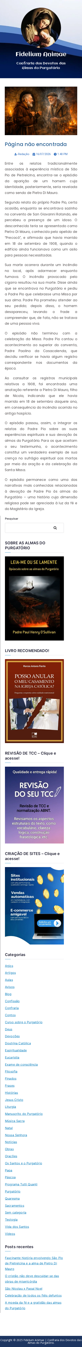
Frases (9, 1085)
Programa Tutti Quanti (21, 1184)
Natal (9, 1128)
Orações (11, 1156)
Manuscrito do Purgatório (24, 1114)
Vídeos (10, 1234)
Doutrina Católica (18, 1043)
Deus (8, 1029)
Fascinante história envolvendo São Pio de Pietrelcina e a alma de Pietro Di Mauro (34, 1263)
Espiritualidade (16, 1050)
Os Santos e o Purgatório (23, 1163)
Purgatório (13, 1191)
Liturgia (10, 1107)
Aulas (9, 980)
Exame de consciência (21, 1064)
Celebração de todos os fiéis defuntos (33, 1295)
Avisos (9, 987)
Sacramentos (14, 1205)
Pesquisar (11, 518)
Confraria (12, 1008)
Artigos (10, 973)
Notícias (11, 1142)
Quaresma (12, 1198)
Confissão (12, 1001)
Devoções (12, 1036)
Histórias (11, 1093)
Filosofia (11, 1071)
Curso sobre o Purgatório (24, 1022)
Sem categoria (15, 1212)
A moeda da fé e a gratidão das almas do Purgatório (33, 1305)
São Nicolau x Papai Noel (23, 1288)
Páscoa (10, 1177)
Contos (10, 1015)
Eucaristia (12, 1057)
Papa (8, 1170)
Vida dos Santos (17, 1227)
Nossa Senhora (16, 1135)
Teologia (11, 1219)
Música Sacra (15, 1121)
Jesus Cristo (14, 1100)
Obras (9, 1149)
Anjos (9, 966)
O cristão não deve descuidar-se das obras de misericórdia (32, 1278)
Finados (10, 1078)
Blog (8, 994)
